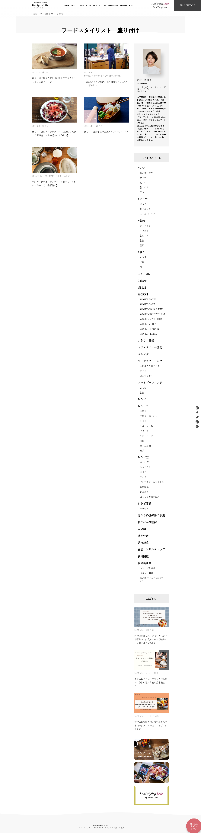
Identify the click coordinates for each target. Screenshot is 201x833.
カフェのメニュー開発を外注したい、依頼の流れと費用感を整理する (150, 682)
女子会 (143, 371)
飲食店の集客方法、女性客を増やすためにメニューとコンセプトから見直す (150, 725)
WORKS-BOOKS (148, 299)
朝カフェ (144, 235)
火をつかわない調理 (150, 496)
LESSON (123, 5)
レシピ (142, 399)
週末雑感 (143, 543)
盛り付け (46, 72)
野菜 (142, 450)
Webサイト (145, 508)
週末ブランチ (146, 375)
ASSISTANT (113, 5)
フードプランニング (150, 383)
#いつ (141, 168)
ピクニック (145, 209)
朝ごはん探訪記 (147, 522)
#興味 (141, 221)
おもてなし (145, 467)
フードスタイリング (150, 361)
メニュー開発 (146, 573)
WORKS (83, 5)
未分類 (142, 529)
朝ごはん (144, 187)
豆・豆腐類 (145, 445)
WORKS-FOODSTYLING (152, 314)
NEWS (66, 5)
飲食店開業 (144, 563)
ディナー (144, 477)
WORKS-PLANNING (150, 328)
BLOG (131, 5)
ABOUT (74, 5)
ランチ (143, 177)
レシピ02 (143, 457)
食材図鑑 (143, 556)
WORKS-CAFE (147, 304)
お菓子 (143, 411)
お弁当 (143, 472)
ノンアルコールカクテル (152, 482)
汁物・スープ (146, 435)
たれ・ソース (146, 426)
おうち (143, 204)
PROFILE (93, 5)
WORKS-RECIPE (148, 333)
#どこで (143, 199)
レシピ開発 (144, 503)
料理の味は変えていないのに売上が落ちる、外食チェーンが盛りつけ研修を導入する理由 (150, 639)
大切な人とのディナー (151, 366)
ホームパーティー (148, 214)
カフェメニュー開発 (150, 347)
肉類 (142, 440)
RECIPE (102, 5)
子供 (142, 262)
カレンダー (144, 354)
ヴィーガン (145, 462)
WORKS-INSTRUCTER (151, 319)
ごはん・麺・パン (148, 416)
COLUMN (50, 176)
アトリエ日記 (64, 176)
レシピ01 (143, 406)
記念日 (143, 192)
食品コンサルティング (151, 549)
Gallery (142, 281)
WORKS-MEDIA (113, 76)
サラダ (143, 421)
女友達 (143, 257)
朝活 (142, 240)
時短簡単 (144, 487)
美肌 (142, 245)
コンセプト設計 (147, 568)
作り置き (144, 230)
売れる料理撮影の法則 (151, 515)
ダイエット (145, 225)
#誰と (141, 252)
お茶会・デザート (148, 172)
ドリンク (144, 430)
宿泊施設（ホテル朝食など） (152, 579)
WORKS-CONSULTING (151, 309)
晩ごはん (144, 182)
